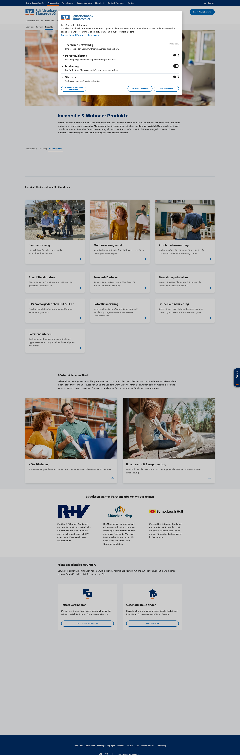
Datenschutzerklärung (72, 35)
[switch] (176, 55)
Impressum (93, 35)
